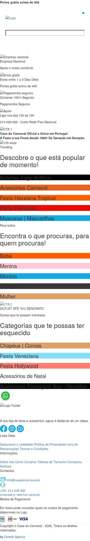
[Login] (76, 17)
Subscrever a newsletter (16, 444)
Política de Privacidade (50, 444)
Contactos (74, 462)
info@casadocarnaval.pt (23, 480)
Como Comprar (25, 462)
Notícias (5, 466)
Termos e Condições (34, 448)
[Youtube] (20, 431)
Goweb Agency (14, 536)
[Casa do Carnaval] (22, 17)
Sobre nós (7, 462)
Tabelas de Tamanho (52, 462)
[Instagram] (12, 431)
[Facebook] (4, 431)
